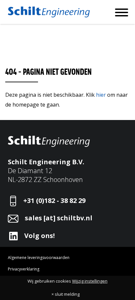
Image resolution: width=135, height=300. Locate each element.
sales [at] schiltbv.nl (58, 217)
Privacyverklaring (23, 269)
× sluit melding (65, 294)
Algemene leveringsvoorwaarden (38, 257)
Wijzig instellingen (89, 281)
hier (101, 94)
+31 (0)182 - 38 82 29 (54, 200)
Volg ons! (39, 235)
